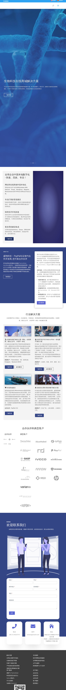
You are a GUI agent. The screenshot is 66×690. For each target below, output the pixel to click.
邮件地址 (12, 586)
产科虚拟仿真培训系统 (13, 666)
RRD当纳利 (10, 680)
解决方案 (9, 655)
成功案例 (41, 303)
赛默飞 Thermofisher (12, 673)
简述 (10, 593)
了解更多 (8, 95)
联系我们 (7, 1)
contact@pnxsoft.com (33, 634)
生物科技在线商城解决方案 (21, 81)
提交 (12, 613)
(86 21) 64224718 (14, 634)
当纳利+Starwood (12, 683)
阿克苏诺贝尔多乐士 (12, 675)
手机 (35, 580)
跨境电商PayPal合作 (39, 666)
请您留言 (11, 600)
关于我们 (35, 670)
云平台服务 (36, 663)
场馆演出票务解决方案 (13, 668)
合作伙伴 (35, 678)
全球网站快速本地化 (39, 660)
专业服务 (35, 655)
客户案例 (9, 670)
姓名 (10, 580)
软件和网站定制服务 (39, 658)
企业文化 (35, 673)
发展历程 (35, 675)
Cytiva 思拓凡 (10, 678)
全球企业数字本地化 (12, 658)
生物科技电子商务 (12, 660)
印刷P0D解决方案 (12, 663)
